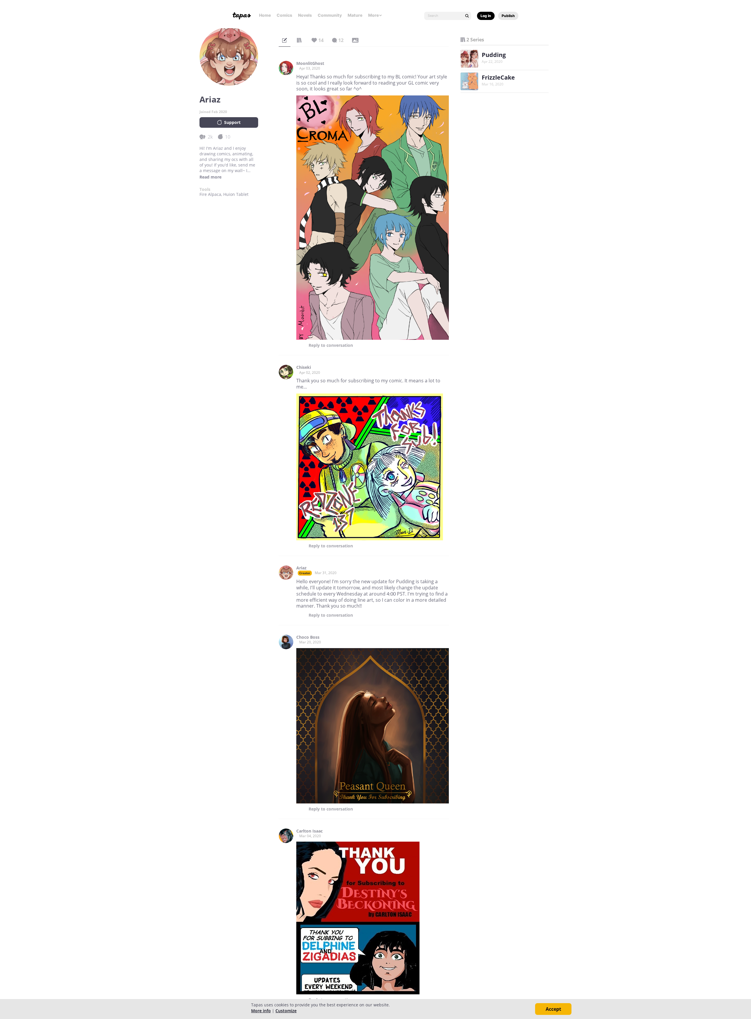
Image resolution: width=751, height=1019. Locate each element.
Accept (553, 1009)
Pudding (494, 55)
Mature (355, 15)
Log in (486, 16)
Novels (305, 15)
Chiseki (303, 367)
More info (261, 1010)
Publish (508, 16)
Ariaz (301, 568)
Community (330, 15)
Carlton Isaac (309, 831)
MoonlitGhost (310, 63)
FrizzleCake (498, 77)
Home (265, 15)
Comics (284, 15)
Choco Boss (307, 637)
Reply (331, 345)
